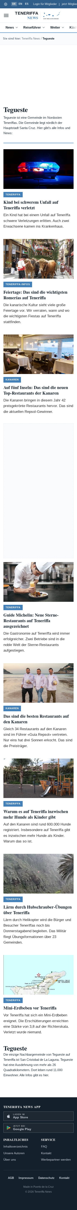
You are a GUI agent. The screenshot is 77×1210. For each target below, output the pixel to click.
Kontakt (46, 1153)
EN (20, 4)
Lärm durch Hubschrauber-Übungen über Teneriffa (37, 910)
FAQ (44, 1146)
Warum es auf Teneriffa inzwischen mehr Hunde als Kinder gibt (35, 814)
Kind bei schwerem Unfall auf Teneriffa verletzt (30, 205)
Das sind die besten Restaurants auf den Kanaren (36, 719)
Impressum (26, 1178)
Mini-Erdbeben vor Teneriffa (29, 1008)
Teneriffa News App (22, 1107)
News (10, 27)
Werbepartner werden (56, 1159)
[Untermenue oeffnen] (17, 27)
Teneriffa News (31, 38)
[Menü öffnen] (6, 15)
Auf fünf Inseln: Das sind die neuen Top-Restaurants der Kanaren (35, 390)
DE (14, 4)
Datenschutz (46, 1178)
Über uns (9, 1159)
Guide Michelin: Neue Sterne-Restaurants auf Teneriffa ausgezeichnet (31, 620)
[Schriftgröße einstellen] (5, 4)
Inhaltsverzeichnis (15, 1146)
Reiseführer (32, 27)
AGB (11, 1178)
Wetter (55, 27)
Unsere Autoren (14, 1153)
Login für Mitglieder (45, 4)
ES (27, 4)
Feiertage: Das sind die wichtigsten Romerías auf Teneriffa (35, 295)
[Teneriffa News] (38, 15)
